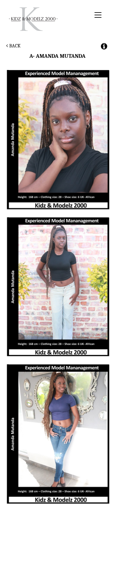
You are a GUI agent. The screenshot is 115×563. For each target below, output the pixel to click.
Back (14, 46)
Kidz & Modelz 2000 (49, 19)
